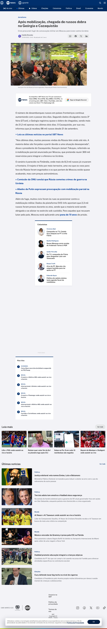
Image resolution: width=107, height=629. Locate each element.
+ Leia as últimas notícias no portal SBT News (39, 134)
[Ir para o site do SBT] (27, 607)
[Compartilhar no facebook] (75, 36)
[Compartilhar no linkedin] (86, 36)
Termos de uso (52, 610)
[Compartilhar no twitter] (81, 36)
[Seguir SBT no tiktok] (104, 608)
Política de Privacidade (75, 623)
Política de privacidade (53, 603)
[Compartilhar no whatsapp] (70, 36)
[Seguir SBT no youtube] (97, 608)
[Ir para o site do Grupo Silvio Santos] (11, 607)
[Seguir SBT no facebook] (84, 608)
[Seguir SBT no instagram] (77, 608)
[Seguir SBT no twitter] (91, 608)
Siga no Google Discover (78, 100)
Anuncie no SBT (52, 596)
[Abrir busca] (100, 3)
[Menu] (104, 3)
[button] (14, 445)
